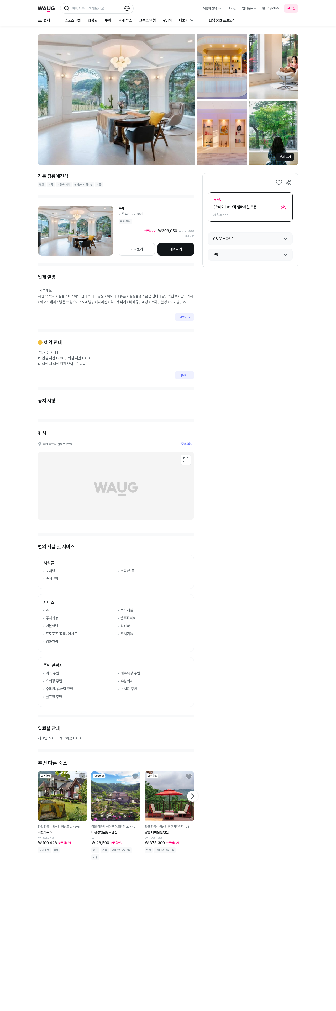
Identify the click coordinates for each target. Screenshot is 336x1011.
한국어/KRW (270, 8)
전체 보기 (285, 157)
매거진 (232, 8)
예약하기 (176, 249)
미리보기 (136, 249)
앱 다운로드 (249, 8)
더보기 (183, 317)
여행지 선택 (210, 8)
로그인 (291, 8)
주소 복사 (186, 444)
